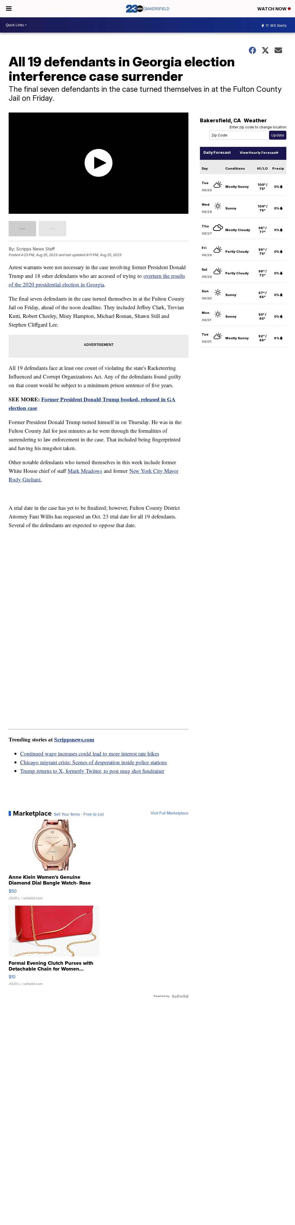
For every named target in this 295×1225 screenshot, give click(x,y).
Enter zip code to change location (258, 127)
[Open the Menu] (8, 8)
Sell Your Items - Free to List (79, 814)
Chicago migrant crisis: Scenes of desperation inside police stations (93, 762)
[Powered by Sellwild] (180, 996)
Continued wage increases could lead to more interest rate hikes (89, 753)
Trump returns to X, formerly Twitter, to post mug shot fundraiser (92, 770)
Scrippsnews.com (74, 739)
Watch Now (272, 9)
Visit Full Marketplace (169, 813)
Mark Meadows (85, 470)
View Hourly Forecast (258, 153)
